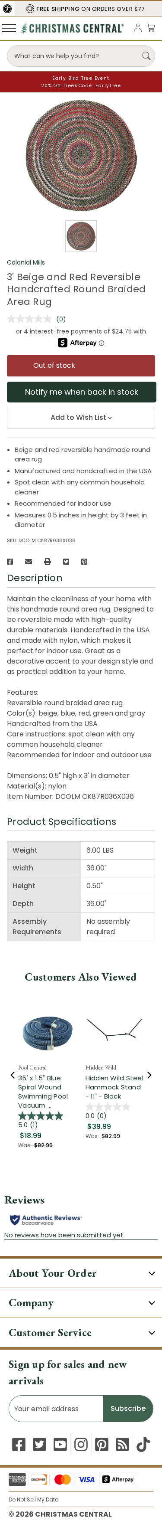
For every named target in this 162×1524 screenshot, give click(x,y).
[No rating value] (31, 318)
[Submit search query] (146, 56)
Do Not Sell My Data (34, 1499)
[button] (7, 8)
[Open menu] (9, 28)
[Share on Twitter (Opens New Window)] (66, 561)
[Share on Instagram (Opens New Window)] (81, 1444)
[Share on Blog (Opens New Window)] (122, 1444)
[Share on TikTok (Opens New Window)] (143, 1444)
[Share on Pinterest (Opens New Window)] (84, 561)
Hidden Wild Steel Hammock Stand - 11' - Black (114, 1087)
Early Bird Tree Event (80, 78)
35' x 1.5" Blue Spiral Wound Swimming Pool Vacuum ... (43, 1091)
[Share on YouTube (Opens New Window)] (60, 1444)
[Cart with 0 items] (150, 27)
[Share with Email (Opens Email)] (28, 561)
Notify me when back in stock (81, 391)
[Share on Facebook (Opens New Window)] (10, 561)
